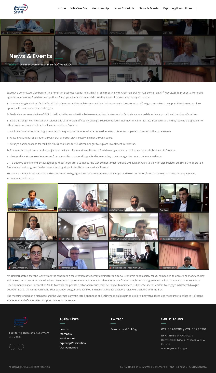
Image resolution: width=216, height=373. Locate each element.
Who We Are (79, 8)
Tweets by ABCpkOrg (124, 329)
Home (62, 8)
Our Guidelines (69, 347)
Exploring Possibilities (177, 8)
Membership (100, 8)
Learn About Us (124, 8)
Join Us (64, 329)
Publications (67, 338)
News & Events (149, 8)
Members (66, 334)
